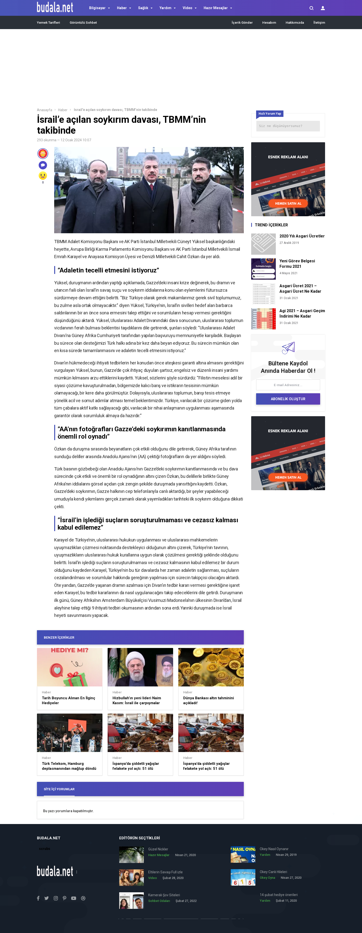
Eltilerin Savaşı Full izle (165, 872)
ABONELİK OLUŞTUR (288, 399)
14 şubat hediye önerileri (279, 895)
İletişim (319, 22)
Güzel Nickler (158, 849)
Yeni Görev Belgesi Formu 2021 (297, 264)
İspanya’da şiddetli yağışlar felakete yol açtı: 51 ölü (136, 766)
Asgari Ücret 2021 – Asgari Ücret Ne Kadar (300, 289)
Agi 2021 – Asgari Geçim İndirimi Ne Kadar (302, 313)
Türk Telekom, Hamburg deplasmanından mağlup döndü (69, 766)
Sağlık (143, 8)
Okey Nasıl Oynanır (274, 849)
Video (187, 8)
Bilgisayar (97, 8)
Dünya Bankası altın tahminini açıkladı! (208, 700)
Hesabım (269, 22)
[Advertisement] (181, 69)
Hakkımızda (295, 22)
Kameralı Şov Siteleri (164, 895)
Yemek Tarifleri (48, 22)
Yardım (165, 8)
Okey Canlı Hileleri (273, 872)
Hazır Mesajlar (216, 8)
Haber (122, 8)
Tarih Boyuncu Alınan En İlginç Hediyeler (68, 700)
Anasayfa (44, 110)
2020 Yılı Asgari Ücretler (302, 236)
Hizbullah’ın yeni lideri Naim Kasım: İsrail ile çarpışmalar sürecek (137, 700)
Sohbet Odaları (159, 900)
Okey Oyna (267, 877)
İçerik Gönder (242, 22)
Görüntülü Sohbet (83, 22)
